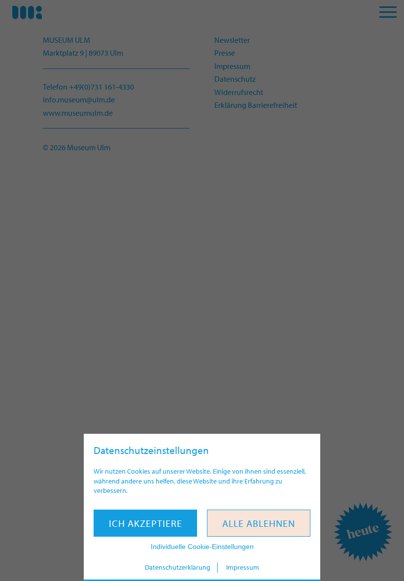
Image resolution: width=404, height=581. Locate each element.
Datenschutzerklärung (177, 567)
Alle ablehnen (258, 523)
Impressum (242, 567)
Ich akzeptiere (145, 523)
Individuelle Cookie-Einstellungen (202, 546)
